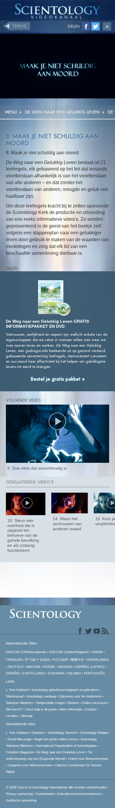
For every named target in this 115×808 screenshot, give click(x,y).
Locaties (12, 716)
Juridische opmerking (21, 800)
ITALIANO (74, 673)
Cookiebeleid (45, 794)
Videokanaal (14, 696)
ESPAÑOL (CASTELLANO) (25, 673)
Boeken (73, 703)
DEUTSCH (16, 667)
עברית (30, 659)
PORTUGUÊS (94, 673)
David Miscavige (20, 739)
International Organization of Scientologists (66, 745)
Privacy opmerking (19, 794)
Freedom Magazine (20, 752)
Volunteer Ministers (19, 703)
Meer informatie (71, 709)
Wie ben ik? (14, 709)
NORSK (49, 667)
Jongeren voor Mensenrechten (30, 765)
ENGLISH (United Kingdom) (69, 652)
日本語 (45, 659)
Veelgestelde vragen (50, 703)
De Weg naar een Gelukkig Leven (61, 752)
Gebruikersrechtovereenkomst (79, 794)
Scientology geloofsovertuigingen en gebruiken (65, 690)
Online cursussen (94, 703)
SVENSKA (65, 667)
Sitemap (26, 716)
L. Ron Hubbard (17, 690)
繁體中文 (77, 659)
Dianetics (38, 732)
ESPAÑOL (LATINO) (89, 667)
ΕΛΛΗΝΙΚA (56, 673)
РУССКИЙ (60, 659)
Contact (90, 709)
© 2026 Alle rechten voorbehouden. (57, 787)
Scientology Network (62, 732)
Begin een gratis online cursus (56, 739)
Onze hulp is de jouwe (41, 709)
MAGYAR (33, 667)
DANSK (97, 652)
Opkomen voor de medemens (80, 696)
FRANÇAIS (14, 659)
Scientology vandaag (41, 696)
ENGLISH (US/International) (26, 652)
